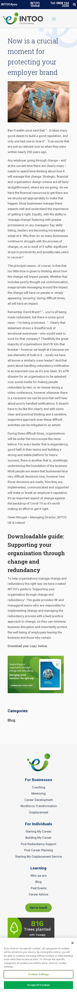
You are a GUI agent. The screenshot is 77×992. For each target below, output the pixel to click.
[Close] (72, 943)
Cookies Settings (38, 974)
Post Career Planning (38, 850)
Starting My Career (38, 831)
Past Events (38, 888)
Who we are (38, 875)
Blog (11, 720)
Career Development (38, 800)
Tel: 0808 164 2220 (59, 4)
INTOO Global (35, 4)
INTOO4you (9, 4)
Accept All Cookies (38, 985)
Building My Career (38, 837)
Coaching (38, 787)
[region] (38, 965)
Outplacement (38, 812)
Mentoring (38, 793)
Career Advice (38, 894)
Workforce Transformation (38, 806)
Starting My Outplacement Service (38, 856)
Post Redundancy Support (38, 844)
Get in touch (38, 907)
